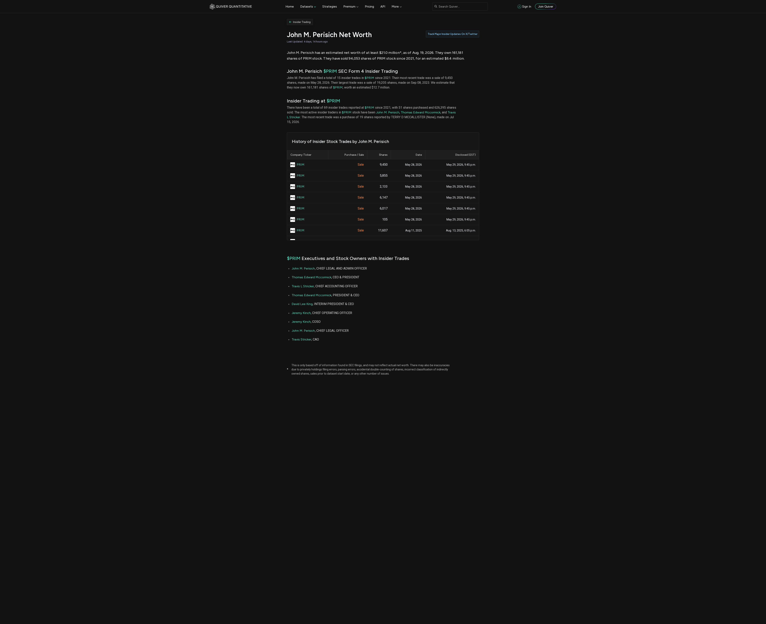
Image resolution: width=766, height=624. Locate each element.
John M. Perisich (387, 112)
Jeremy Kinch (301, 313)
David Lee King (302, 304)
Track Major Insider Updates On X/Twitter (452, 33)
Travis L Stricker (303, 286)
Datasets (306, 6)
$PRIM (330, 71)
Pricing (369, 6)
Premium (349, 6)
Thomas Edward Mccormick (420, 112)
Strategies (329, 6)
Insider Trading (302, 22)
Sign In (526, 6)
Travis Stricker (301, 339)
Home (289, 6)
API (382, 6)
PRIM (300, 164)
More (395, 6)
